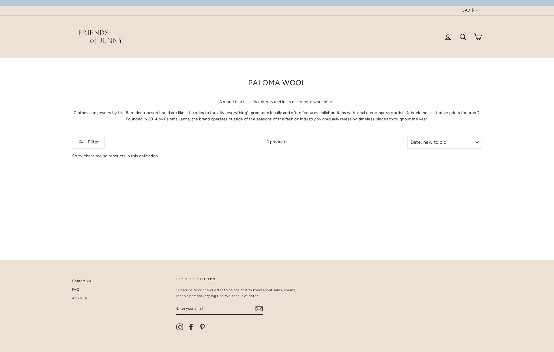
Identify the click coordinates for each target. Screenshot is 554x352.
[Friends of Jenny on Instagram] (179, 326)
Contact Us (81, 281)
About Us (80, 298)
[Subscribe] (259, 308)
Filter (93, 142)
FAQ (75, 289)
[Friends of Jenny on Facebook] (191, 326)
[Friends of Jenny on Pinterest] (202, 326)
